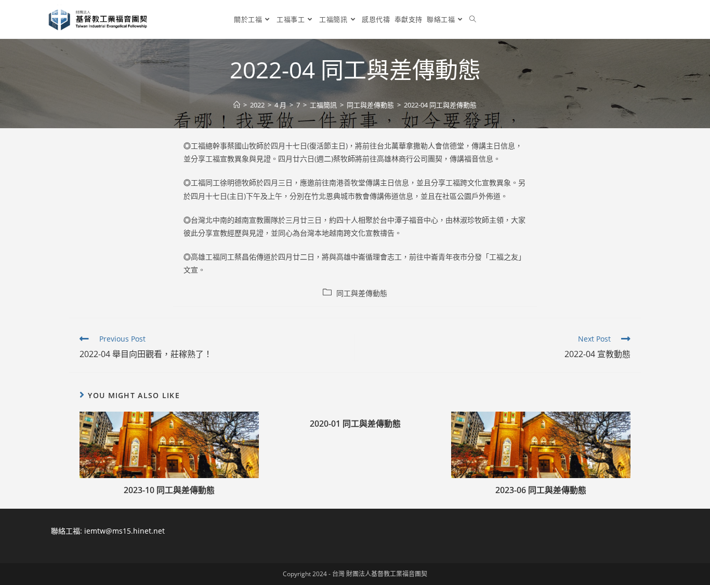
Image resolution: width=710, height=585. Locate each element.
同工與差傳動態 (361, 293)
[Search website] (472, 19)
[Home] (236, 105)
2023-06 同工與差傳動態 (540, 490)
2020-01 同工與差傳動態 (355, 423)
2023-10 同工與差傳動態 (169, 490)
